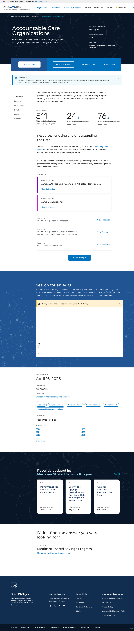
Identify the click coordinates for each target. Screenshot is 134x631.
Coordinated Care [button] (93, 405)
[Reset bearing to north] (38, 353)
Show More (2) (79, 258)
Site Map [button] (79, 611)
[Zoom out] (38, 350)
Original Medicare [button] (56, 405)
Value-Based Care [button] (75, 405)
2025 (83, 429)
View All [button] (117, 474)
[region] (79, 331)
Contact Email (41, 545)
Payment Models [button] (111, 405)
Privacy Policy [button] (107, 607)
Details (17, 110)
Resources (18, 101)
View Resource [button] (103, 220)
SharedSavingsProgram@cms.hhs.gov (53, 397)
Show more (40, 441)
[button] (51, 606)
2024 (38, 432)
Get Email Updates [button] (83, 607)
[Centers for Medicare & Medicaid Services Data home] (17, 8)
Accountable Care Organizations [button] (50, 409)
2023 (83, 432)
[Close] (118, 78)
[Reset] (38, 344)
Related (17, 114)
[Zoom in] (38, 347)
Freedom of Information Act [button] (113, 599)
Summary (20, 97)
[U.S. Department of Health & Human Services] (14, 585)
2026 (38, 429)
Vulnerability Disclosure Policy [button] (114, 611)
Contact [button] (79, 599)
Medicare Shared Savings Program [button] (52, 17)
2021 (83, 435)
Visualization (19, 106)
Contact (17, 119)
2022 (38, 435)
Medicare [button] (41, 405)
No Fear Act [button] (106, 603)
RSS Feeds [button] (80, 603)
